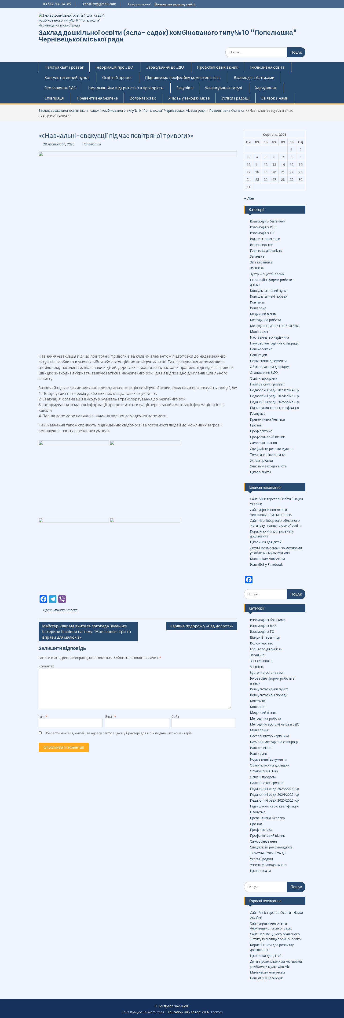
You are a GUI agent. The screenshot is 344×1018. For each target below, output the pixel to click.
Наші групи (258, 355)
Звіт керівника (261, 262)
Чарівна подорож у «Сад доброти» (202, 626)
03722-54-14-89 (57, 4)
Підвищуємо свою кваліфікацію (274, 407)
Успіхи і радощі (235, 98)
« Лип (249, 198)
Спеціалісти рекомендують (271, 448)
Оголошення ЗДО (60, 87)
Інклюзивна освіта (267, 67)
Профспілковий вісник (217, 67)
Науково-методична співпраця (274, 343)
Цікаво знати (260, 472)
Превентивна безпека (97, 98)
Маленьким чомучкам (267, 558)
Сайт (175, 716)
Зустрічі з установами (267, 274)
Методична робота (265, 320)
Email (110, 716)
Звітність (257, 268)
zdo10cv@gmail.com (99, 4)
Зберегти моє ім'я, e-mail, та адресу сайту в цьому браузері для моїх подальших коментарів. (118, 733)
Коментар (47, 666)
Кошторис (258, 308)
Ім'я (43, 716)
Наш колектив (261, 349)
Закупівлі (184, 87)
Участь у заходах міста (189, 98)
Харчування (266, 87)
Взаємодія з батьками (254, 77)
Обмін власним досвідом (269, 366)
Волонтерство (143, 98)
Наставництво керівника (269, 337)
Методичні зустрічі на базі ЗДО (275, 325)
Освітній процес (117, 77)
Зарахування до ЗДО (165, 67)
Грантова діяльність (266, 250)
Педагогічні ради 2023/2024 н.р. (275, 390)
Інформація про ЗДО (114, 67)
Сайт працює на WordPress (142, 1012)
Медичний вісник (263, 314)
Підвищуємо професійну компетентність (183, 77)
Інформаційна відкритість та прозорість (125, 87)
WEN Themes (212, 1012)
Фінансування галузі (223, 87)
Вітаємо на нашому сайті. (175, 4)
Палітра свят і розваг (64, 67)
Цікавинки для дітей (266, 542)
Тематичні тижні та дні (268, 454)
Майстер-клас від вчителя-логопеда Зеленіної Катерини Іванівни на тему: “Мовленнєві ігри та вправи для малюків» (86, 631)
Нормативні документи (268, 361)
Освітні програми (263, 378)
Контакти (257, 302)
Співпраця (54, 98)
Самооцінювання (263, 443)
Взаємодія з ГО (262, 233)
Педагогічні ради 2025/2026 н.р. (275, 402)
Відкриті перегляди (265, 239)
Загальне (257, 256)
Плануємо (258, 413)
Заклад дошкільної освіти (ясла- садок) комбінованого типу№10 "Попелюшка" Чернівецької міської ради (168, 35)
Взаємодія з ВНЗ (263, 227)
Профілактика (261, 431)
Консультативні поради (268, 296)
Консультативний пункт (66, 77)
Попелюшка (91, 144)
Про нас (256, 425)
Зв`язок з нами (274, 98)
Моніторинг (259, 331)
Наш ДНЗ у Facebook (266, 564)
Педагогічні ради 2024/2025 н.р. (275, 396)
